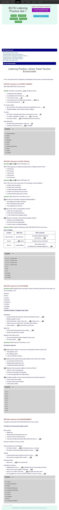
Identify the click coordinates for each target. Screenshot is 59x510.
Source (11, 505)
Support (34, 2)
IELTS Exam (41, 16)
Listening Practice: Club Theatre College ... (13, 57)
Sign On (40, 2)
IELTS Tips (13, 15)
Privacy (28, 2)
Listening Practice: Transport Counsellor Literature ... (15, 55)
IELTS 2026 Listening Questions (10, 60)
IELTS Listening (14, 18)
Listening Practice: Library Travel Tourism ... (13, 54)
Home (12, 2)
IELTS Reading (23, 18)
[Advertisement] (29, 35)
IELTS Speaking (22, 15)
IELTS (18, 2)
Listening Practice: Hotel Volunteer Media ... (13, 58)
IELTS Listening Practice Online (10, 52)
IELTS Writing (18, 21)
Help (23, 2)
